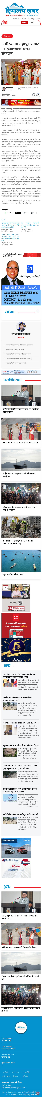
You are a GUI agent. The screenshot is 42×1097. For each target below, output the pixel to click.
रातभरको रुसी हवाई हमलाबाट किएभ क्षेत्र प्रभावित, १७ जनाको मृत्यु (18, 542)
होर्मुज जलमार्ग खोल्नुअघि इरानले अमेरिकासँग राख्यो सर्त (19, 475)
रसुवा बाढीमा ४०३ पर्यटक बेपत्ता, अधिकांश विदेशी (21, 745)
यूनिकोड (25, 1076)
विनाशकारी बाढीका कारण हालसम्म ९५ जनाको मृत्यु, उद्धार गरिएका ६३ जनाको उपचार (20, 767)
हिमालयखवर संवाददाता (9, 89)
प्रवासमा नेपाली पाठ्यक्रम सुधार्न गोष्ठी (16, 363)
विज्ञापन (15, 1076)
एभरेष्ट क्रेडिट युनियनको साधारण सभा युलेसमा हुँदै (19, 358)
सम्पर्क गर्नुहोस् (6, 1076)
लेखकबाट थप (21, 337)
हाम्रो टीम (5, 1072)
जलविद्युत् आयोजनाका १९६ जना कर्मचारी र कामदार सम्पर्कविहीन (18, 699)
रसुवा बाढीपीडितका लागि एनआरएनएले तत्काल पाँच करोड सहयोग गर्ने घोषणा (20, 790)
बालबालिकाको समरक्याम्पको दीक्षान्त (15, 349)
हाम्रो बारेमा (15, 1072)
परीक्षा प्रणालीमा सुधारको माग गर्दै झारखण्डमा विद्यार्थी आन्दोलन (19, 509)
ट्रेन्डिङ (7, 887)
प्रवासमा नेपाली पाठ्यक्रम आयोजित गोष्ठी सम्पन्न (18, 354)
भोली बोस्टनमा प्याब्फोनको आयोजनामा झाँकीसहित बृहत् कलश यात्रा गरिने (30, 225)
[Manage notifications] (37, 1093)
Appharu (34, 1094)
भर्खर (7, 665)
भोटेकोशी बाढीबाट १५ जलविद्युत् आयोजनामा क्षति (21, 814)
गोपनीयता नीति (25, 1072)
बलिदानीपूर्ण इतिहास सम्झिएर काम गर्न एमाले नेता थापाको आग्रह (21, 411)
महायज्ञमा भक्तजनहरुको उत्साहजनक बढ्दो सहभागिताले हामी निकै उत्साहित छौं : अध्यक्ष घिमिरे (10, 225)
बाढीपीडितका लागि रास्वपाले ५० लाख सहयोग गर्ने (21, 723)
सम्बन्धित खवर (12, 380)
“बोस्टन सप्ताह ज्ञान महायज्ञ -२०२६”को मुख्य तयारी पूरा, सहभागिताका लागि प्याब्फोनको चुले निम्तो (10, 237)
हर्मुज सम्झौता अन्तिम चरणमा (13, 574)
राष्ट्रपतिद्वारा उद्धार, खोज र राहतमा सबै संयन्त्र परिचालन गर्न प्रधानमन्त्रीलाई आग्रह (19, 676)
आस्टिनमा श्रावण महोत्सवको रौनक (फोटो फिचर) (20, 443)
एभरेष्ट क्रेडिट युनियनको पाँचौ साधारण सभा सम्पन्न (19, 345)
